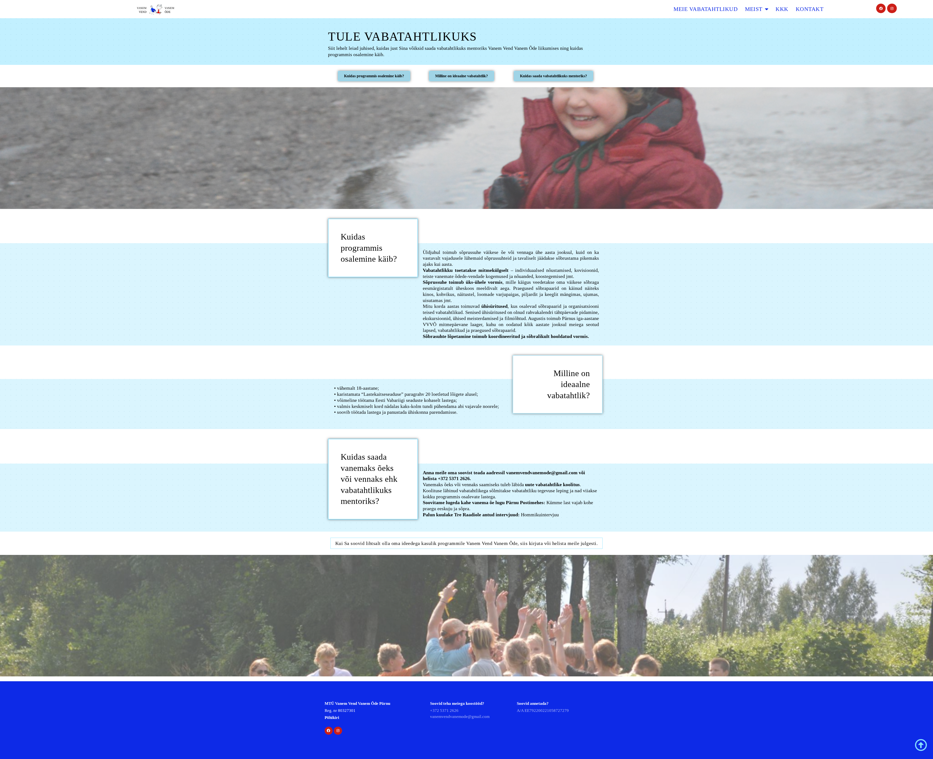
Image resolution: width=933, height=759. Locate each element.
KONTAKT (810, 9)
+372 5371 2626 (454, 478)
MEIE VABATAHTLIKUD (706, 9)
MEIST (753, 9)
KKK (782, 9)
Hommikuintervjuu (540, 514)
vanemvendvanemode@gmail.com (542, 472)
